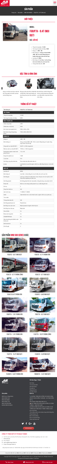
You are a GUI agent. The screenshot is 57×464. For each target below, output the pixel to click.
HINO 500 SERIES (28, 12)
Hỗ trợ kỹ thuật (33, 410)
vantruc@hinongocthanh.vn (10, 442)
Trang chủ (13, 12)
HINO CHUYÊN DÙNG (6, 403)
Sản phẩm (20, 12)
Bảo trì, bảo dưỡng (34, 415)
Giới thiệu (32, 383)
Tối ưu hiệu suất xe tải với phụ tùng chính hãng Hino (42, 412)
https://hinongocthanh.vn (10, 444)
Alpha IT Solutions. (34, 458)
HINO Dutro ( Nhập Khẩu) (7, 396)
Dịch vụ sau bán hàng (35, 417)
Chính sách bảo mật (34, 419)
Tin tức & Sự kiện (34, 384)
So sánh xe (32, 388)
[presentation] (2, 88)
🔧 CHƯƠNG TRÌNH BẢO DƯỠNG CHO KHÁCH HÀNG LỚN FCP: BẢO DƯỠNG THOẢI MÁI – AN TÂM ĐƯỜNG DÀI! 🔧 (42, 398)
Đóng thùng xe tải (34, 414)
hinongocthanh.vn (17, 456)
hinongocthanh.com (38, 456)
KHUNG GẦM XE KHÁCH (7, 405)
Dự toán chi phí (33, 391)
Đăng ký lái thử (33, 390)
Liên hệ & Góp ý (33, 386)
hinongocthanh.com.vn (27, 456)
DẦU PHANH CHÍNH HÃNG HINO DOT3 (38, 401)
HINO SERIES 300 (6, 398)
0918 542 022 (28, 428)
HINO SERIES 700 (6, 401)
